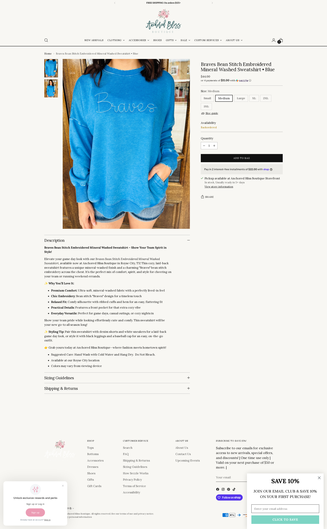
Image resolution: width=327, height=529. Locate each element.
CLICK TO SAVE (285, 520)
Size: (210, 91)
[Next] (212, 3)
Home (48, 53)
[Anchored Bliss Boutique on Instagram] (223, 490)
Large (241, 98)
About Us (181, 448)
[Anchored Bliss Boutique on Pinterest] (229, 490)
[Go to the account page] (273, 40)
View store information (219, 186)
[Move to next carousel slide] (280, 420)
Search (128, 448)
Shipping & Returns (136, 460)
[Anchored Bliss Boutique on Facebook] (218, 490)
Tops (90, 448)
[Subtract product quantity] (204, 145)
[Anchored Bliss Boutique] (163, 21)
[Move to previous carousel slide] (272, 420)
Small (207, 98)
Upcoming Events (187, 460)
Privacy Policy (132, 479)
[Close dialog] (319, 478)
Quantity (207, 138)
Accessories (95, 460)
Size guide (212, 113)
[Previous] (115, 3)
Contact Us (183, 454)
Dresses (92, 467)
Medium (224, 98)
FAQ (126, 454)
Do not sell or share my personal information (68, 517)
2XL (265, 98)
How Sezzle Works (135, 473)
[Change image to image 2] (51, 88)
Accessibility (131, 492)
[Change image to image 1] (51, 68)
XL (254, 98)
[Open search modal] (46, 40)
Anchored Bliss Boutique (77, 513)
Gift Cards (94, 486)
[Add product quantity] (214, 145)
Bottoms (93, 454)
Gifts (90, 479)
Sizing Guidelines (135, 467)
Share (209, 196)
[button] (242, 80)
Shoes (91, 473)
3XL (206, 106)
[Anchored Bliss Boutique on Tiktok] (234, 490)
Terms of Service (134, 486)
